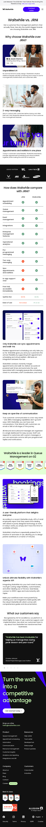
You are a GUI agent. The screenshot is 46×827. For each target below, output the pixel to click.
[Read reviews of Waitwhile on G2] (12, 807)
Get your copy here (28, 4)
